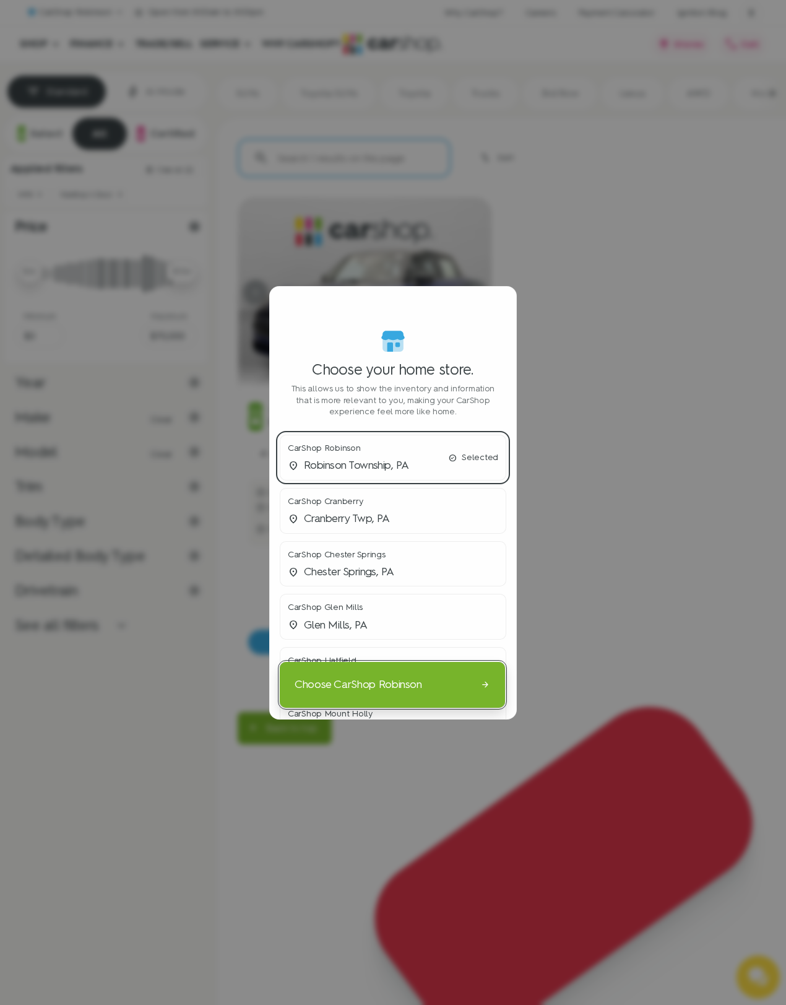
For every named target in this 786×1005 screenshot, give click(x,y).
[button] (393, 458)
